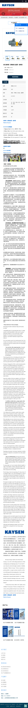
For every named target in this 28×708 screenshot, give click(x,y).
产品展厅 (16, 17)
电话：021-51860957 (5, 695)
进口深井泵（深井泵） (19, 640)
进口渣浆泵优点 (4, 668)
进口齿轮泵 (21, 17)
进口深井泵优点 (4, 670)
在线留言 (3, 657)
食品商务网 (18, 706)
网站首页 (11, 17)
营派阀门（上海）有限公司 (17, 704)
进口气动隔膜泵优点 (6, 673)
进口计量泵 (3, 686)
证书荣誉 (3, 655)
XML (25, 704)
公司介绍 (3, 653)
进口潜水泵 (3, 684)
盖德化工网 (12, 706)
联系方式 (3, 659)
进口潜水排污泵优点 (6, 666)
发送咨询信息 (15, 76)
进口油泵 (3, 680)
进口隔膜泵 (3, 682)
